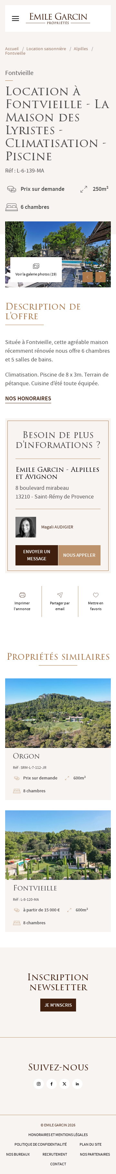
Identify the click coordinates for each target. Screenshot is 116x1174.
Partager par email (60, 606)
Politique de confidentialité (41, 1144)
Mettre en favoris (95, 606)
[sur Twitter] (64, 1084)
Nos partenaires (95, 1154)
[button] (87, 277)
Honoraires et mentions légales (58, 1134)
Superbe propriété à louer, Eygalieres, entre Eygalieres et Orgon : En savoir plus (58, 739)
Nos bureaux (18, 1154)
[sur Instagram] (39, 1084)
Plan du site (91, 1144)
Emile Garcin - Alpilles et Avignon (57, 473)
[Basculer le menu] (15, 19)
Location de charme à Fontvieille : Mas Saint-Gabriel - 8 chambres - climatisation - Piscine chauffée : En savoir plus (58, 871)
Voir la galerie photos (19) (36, 274)
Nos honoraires (28, 398)
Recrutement (55, 1154)
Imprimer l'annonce (22, 606)
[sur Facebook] (51, 1084)
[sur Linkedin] (77, 1084)
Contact (58, 1164)
